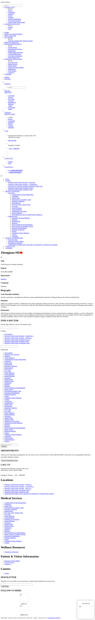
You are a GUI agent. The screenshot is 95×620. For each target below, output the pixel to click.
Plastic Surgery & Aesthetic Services (22, 226)
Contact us (11, 72)
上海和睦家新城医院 (15, 172)
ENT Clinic (7, 369)
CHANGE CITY (9, 7)
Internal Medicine (17, 213)
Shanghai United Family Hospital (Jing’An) (17, 340)
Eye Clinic (7, 371)
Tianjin (10, 16)
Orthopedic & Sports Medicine (21, 218)
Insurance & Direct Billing (16, 67)
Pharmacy (15, 223)
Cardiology (15, 196)
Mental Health (16, 221)
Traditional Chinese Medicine (20, 233)
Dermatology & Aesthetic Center (21, 199)
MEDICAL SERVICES (11, 42)
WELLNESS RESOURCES (13, 44)
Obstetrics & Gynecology (19, 211)
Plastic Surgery (8, 389)
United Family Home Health (16, 22)
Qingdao (10, 17)
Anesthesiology (9, 403)
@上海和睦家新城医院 (15, 170)
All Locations (8, 334)
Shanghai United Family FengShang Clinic (20, 188)
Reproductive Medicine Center (12, 104)
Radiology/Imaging (10, 394)
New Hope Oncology (14, 21)
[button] (49, 83)
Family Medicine (17, 208)
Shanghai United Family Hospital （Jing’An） (18, 488)
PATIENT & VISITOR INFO (13, 59)
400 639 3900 (12, 140)
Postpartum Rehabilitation (19, 228)
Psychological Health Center (12, 391)
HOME (6, 32)
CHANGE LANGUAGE (12, 24)
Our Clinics (11, 193)
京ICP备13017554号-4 (54, 618)
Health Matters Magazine (15, 52)
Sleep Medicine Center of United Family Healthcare (27, 214)
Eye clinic (15, 206)
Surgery (14, 231)
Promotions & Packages (15, 49)
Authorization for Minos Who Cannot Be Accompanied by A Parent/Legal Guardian (33, 245)
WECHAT (7, 79)
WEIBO (6, 77)
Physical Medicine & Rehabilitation (22, 224)
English (10, 27)
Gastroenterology (17, 209)
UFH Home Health (11, 108)
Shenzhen (11, 127)
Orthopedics (8, 383)
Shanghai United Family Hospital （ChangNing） (23, 184)
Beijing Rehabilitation (14, 19)
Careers (6, 573)
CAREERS (7, 74)
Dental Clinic (16, 198)
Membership (11, 69)
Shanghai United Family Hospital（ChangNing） (19, 336)
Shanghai (11, 14)
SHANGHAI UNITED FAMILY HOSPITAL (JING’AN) (25, 186)
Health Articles (12, 47)
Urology (14, 235)
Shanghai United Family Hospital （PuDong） (22, 182)
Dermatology (8, 364)
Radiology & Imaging (18, 229)
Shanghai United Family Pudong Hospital (20, 41)
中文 (9, 29)
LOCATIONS (8, 37)
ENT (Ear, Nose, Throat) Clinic (21, 204)
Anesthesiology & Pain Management (22, 194)
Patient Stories (12, 66)
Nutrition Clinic (12, 216)
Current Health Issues (14, 54)
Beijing (10, 10)
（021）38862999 (13, 148)
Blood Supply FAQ (14, 57)
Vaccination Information (15, 56)
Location (8, 181)
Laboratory (7, 378)
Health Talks (12, 51)
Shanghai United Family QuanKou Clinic (16, 341)
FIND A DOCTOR (10, 36)
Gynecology (8, 401)
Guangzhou (11, 12)
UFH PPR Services (11, 96)
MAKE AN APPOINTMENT (13, 34)
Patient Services (12, 64)
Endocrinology (16, 203)
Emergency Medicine (18, 201)
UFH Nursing (12, 71)
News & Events (12, 62)
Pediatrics (15, 219)
